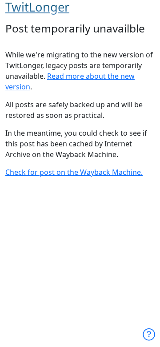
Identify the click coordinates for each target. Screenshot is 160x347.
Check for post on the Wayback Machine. (74, 172)
